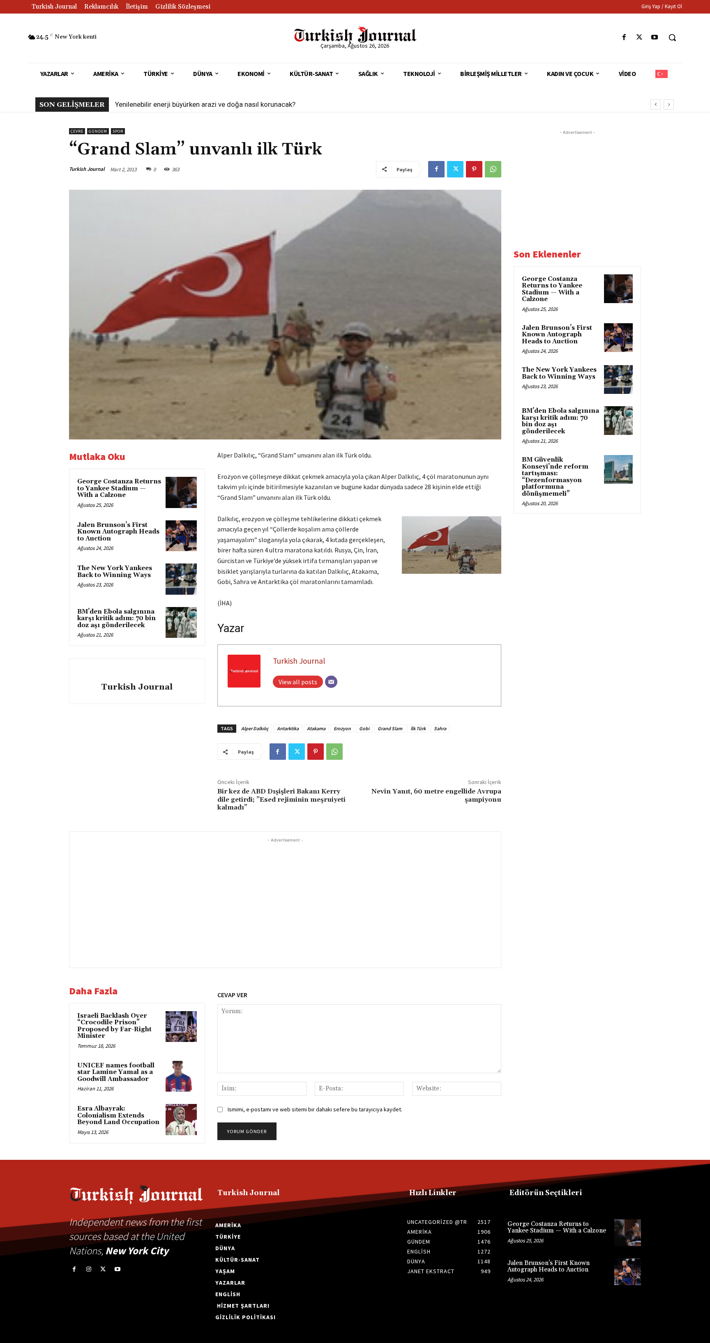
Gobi (364, 728)
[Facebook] (623, 37)
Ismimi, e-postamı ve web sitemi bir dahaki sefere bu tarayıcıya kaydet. (315, 1109)
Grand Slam (390, 728)
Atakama (316, 728)
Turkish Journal (87, 169)
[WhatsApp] (493, 169)
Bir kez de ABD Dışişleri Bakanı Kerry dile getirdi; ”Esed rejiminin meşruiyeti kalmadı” (281, 799)
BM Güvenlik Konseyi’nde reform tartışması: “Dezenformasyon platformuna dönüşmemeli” (555, 477)
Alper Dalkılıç (255, 728)
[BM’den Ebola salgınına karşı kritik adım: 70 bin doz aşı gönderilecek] (181, 622)
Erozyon (342, 728)
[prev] (655, 104)
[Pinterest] (474, 169)
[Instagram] (88, 1269)
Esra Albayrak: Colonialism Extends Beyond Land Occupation (118, 1115)
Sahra (440, 728)
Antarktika (288, 728)
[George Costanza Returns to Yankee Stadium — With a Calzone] (181, 492)
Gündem (98, 131)
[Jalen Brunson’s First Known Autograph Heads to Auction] (181, 536)
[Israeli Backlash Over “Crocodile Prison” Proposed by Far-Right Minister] (181, 1026)
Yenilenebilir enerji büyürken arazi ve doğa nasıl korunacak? (205, 104)
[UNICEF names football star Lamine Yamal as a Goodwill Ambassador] (181, 1076)
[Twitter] (639, 37)
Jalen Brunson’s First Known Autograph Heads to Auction (118, 532)
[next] (669, 104)
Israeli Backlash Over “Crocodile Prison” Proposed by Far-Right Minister (114, 1026)
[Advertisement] (285, 901)
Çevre (77, 131)
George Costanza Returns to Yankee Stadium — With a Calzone (119, 488)
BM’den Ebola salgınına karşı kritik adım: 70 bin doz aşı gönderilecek (116, 618)
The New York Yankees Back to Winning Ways (114, 571)
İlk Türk (418, 728)
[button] (672, 37)
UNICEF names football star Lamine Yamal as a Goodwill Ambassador (115, 1072)
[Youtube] (654, 37)
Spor (118, 131)
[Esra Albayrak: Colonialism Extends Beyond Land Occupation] (181, 1119)
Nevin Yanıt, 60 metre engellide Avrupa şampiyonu (436, 795)
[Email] (331, 682)
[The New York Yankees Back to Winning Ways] (181, 579)
